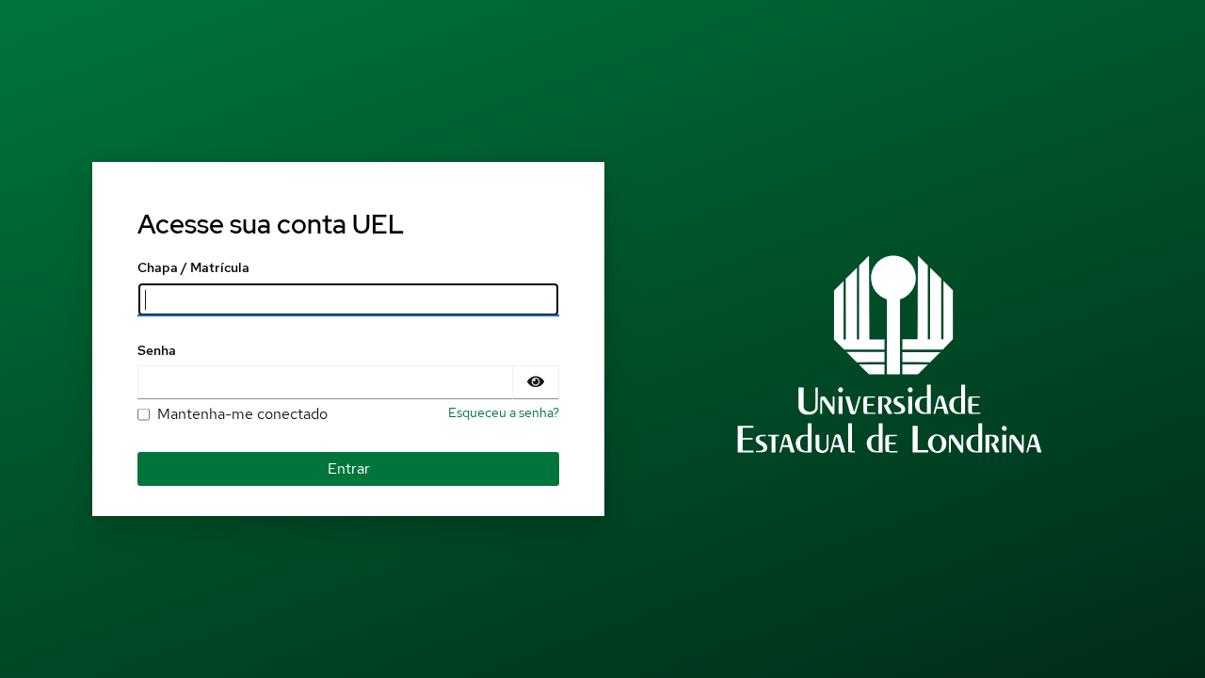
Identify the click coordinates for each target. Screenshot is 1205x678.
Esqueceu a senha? (503, 412)
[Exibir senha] (535, 382)
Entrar (349, 468)
